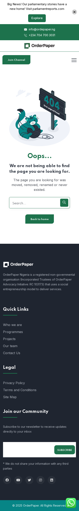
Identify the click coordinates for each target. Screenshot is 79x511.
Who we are (12, 325)
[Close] (74, 11)
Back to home (40, 219)
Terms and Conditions (19, 390)
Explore (37, 18)
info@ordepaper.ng (41, 29)
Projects (9, 339)
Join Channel (16, 60)
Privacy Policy (14, 383)
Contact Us (11, 353)
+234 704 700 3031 (41, 35)
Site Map (10, 397)
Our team (10, 346)
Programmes (13, 332)
